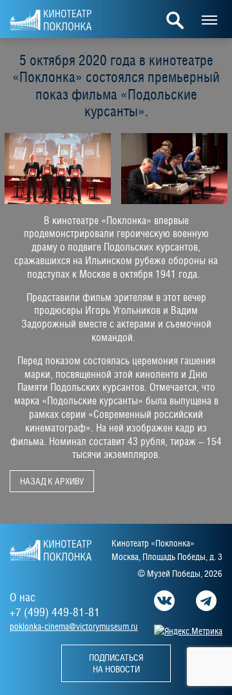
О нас (22, 597)
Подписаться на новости (116, 663)
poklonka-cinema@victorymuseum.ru (74, 626)
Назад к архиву (52, 481)
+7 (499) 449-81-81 (55, 612)
